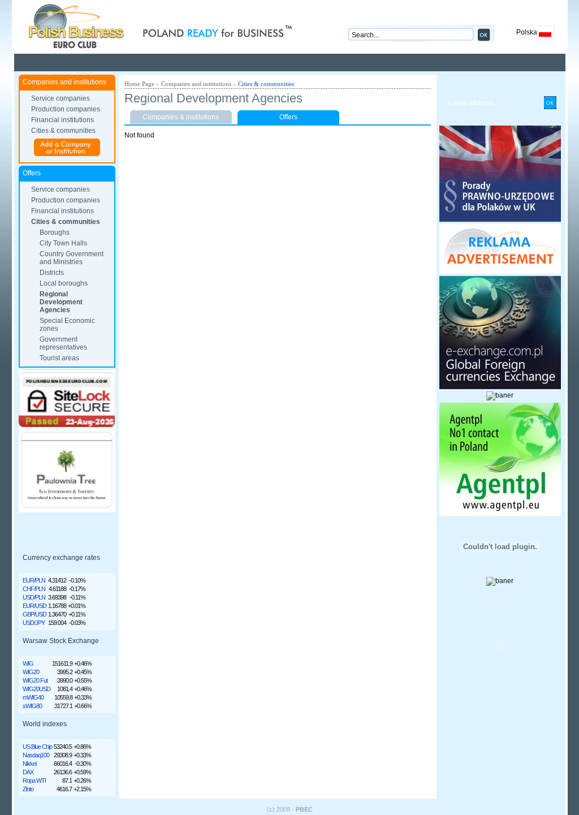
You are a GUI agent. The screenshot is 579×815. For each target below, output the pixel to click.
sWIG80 (32, 705)
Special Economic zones (67, 325)
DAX (28, 772)
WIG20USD (36, 688)
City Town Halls (63, 243)
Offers (288, 117)
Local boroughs (64, 283)
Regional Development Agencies (61, 302)
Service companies (60, 98)
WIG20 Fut (35, 680)
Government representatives (63, 343)
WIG (28, 663)
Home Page (139, 83)
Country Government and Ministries (71, 258)
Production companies (65, 109)
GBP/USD (34, 614)
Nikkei (29, 763)
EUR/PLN (34, 580)
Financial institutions (62, 120)
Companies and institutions (196, 83)
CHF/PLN (34, 588)
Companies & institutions (180, 117)
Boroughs (55, 232)
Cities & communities (63, 131)
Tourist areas (59, 358)
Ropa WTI (34, 780)
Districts (52, 273)
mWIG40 (33, 697)
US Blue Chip (37, 746)
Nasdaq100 (36, 755)
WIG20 (31, 672)
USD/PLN (34, 597)
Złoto (28, 789)
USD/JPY (34, 622)
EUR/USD (34, 605)
